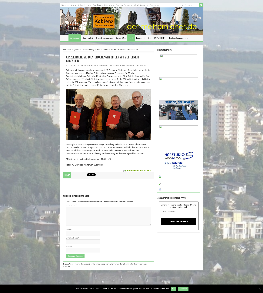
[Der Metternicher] (131, 21)
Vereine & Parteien (123, 5)
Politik (131, 38)
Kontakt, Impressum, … (178, 38)
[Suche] (201, 5)
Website (69, 246)
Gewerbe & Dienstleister (80, 5)
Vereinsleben (75, 38)
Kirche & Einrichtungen (104, 38)
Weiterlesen (183, 289)
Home (67, 50)
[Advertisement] (108, 188)
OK (173, 289)
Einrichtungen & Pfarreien (102, 5)
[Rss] (182, 5)
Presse (138, 38)
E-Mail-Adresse (72, 238)
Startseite (64, 5)
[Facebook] (185, 5)
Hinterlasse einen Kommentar (123, 65)
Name (69, 229)
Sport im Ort (88, 38)
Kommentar (71, 205)
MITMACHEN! (159, 38)
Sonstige (148, 38)
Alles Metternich (140, 5)
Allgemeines (76, 50)
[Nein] (259, 288)
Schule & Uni (121, 38)
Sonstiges (154, 5)
